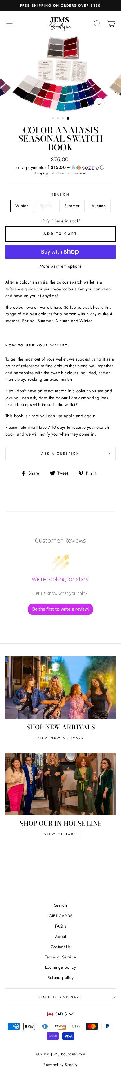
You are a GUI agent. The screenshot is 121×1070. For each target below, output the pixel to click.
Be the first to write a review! (60, 609)
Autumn (99, 206)
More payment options (61, 266)
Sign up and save (60, 997)
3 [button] (63, 119)
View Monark (60, 834)
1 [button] (53, 119)
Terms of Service (60, 957)
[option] (60, 73)
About (60, 936)
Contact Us (60, 946)
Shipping (41, 173)
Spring (46, 206)
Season (60, 194)
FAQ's (60, 926)
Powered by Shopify (60, 1065)
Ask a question (60, 453)
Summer (72, 206)
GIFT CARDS (60, 916)
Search (60, 905)
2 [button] (58, 119)
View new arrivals (60, 737)
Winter (21, 206)
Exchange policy (60, 967)
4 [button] (68, 118)
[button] (60, 167)
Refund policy (60, 977)
